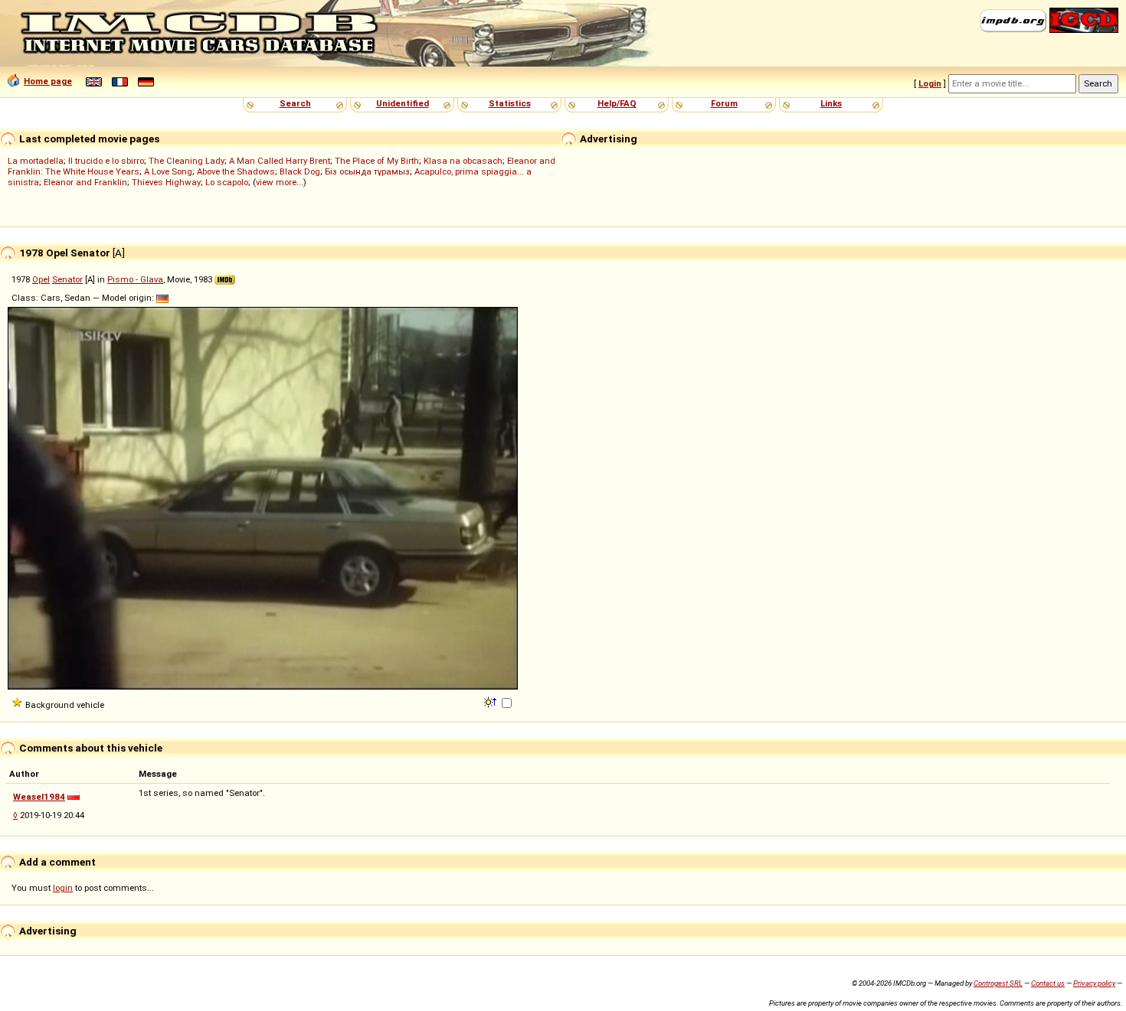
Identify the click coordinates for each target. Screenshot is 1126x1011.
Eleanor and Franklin (85, 182)
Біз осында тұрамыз (367, 171)
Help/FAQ (617, 103)
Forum (724, 103)
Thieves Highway (166, 182)
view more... (279, 182)
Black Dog (300, 171)
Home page (48, 81)
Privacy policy (1094, 983)
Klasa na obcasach (463, 160)
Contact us (1048, 983)
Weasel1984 (39, 796)
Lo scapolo (226, 182)
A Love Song (168, 171)
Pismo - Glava (135, 279)
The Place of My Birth (377, 160)
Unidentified (402, 103)
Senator (67, 279)
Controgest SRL (998, 983)
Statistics (510, 103)
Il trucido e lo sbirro (106, 160)
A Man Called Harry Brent (279, 160)
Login (929, 83)
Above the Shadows (236, 171)
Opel (41, 279)
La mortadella (36, 160)
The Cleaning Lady (186, 160)
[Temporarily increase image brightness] (491, 701)
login (63, 887)
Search (295, 103)
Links (831, 103)
